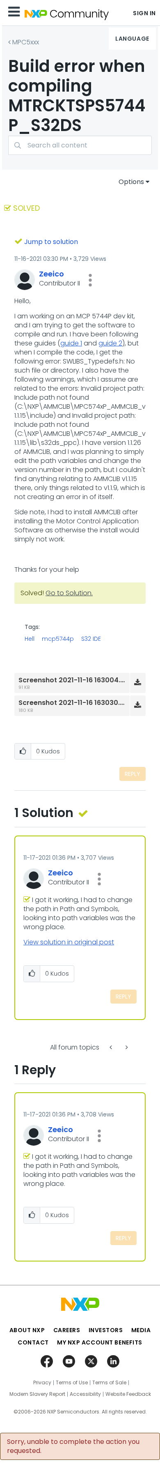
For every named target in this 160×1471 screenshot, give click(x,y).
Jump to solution (51, 241)
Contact (33, 1342)
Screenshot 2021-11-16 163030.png (75, 702)
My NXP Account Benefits (99, 1342)
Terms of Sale (109, 1382)
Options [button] (131, 181)
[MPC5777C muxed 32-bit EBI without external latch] (126, 1047)
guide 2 (110, 343)
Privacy (42, 1382)
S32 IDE (91, 639)
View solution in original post (68, 942)
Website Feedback (128, 1394)
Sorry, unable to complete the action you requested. (73, 1446)
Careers (66, 1330)
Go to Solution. (69, 593)
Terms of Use (72, 1382)
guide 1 (71, 343)
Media (141, 1330)
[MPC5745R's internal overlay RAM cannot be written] (111, 1047)
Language (132, 39)
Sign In (144, 13)
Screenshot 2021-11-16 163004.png (75, 680)
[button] (90, 280)
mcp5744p (58, 639)
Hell (29, 639)
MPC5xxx (25, 42)
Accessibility (85, 1394)
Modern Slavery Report (37, 1394)
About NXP (27, 1330)
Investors (106, 1330)
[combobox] (80, 145)
